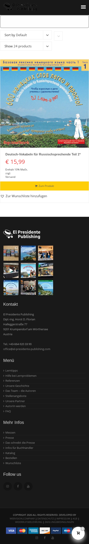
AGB (75, 518)
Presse (9, 438)
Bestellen (11, 458)
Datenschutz (45, 518)
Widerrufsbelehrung (28, 522)
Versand (10, 177)
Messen (10, 432)
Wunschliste (13, 463)
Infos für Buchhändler (19, 448)
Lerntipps (11, 370)
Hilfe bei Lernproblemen (21, 376)
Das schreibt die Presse (20, 443)
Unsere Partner (15, 401)
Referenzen (12, 381)
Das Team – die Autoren (20, 391)
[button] (23, 196)
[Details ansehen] (44, 103)
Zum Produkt (46, 186)
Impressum (63, 518)
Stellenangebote (15, 396)
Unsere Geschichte (17, 386)
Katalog (10, 453)
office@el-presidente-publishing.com (26, 349)
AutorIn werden (15, 406)
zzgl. (8, 173)
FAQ (8, 411)
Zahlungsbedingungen (59, 522)
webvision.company (22, 518)
